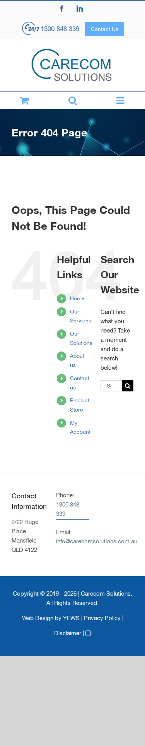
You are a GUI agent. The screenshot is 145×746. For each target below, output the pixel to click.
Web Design (37, 618)
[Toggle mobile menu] (121, 100)
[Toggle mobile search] (72, 100)
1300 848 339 (60, 29)
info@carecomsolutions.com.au (96, 541)
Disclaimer (67, 633)
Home (77, 298)
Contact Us (104, 29)
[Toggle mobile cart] (24, 100)
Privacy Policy (102, 618)
